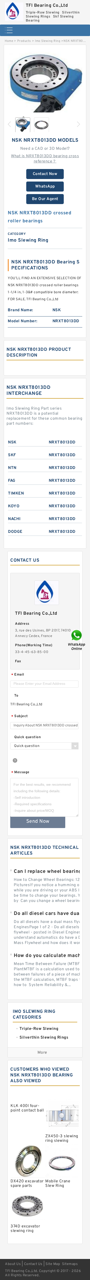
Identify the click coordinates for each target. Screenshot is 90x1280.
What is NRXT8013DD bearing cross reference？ (45, 159)
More (42, 1052)
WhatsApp (45, 186)
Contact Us (33, 1264)
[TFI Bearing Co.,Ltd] (14, 10)
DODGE (15, 531)
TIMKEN (16, 493)
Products (24, 41)
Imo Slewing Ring (47, 41)
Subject (19, 716)
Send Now (38, 821)
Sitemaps (70, 1264)
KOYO (14, 506)
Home (9, 41)
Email (17, 675)
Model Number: (23, 321)
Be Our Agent (45, 199)
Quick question (27, 737)
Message (20, 772)
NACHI (14, 519)
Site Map (53, 1264)
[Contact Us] (77, 640)
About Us (13, 1264)
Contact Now (45, 174)
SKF (12, 455)
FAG (12, 480)
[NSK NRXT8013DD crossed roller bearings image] (45, 88)
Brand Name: (20, 310)
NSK (12, 442)
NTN (12, 467)
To (16, 696)
